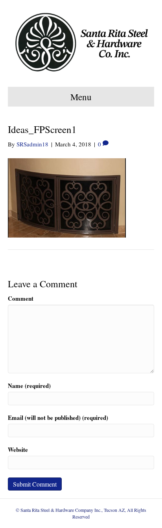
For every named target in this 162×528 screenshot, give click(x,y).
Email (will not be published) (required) (58, 418)
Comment (20, 298)
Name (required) (29, 386)
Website (18, 450)
